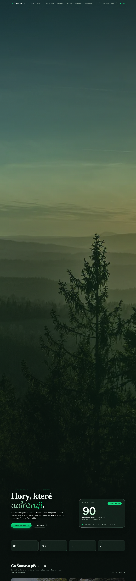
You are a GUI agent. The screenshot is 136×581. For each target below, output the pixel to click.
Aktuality (39, 3)
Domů (32, 3)
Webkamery (78, 3)
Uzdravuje (88, 3)
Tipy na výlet (49, 3)
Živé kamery (40, 525)
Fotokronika (60, 3)
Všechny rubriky (116, 572)
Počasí (69, 3)
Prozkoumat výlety (20, 525)
